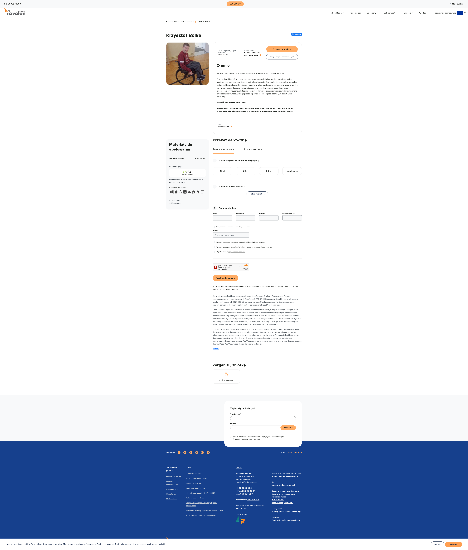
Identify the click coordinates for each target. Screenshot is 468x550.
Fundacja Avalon (172, 22)
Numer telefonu (289, 214)
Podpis (215, 231)
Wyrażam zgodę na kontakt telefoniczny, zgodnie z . (244, 247)
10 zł (222, 171)
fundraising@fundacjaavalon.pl (286, 520)
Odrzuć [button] (437, 544)
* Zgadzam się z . (230, 252)
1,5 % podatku (171, 499)
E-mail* (262, 214)
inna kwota (292, 171)
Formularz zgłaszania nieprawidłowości (201, 515)
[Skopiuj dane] (230, 55)
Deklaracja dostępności (195, 488)
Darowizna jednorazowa (223, 149)
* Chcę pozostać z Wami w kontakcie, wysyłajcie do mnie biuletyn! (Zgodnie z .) (258, 438)
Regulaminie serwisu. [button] (52, 544)
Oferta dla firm (172, 489)
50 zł (268, 171)
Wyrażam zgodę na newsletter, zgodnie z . (240, 242)
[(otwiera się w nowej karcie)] (179, 452)
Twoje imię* (235, 414)
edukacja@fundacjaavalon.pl (285, 476)
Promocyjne (199, 158)
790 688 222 (278, 500)
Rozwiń (216, 349)
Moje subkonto (459, 4)
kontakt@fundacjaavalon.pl (247, 482)
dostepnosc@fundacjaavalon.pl (286, 511)
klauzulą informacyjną (255, 242)
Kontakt (239, 467)
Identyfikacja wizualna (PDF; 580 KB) (200, 493)
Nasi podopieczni (188, 22)
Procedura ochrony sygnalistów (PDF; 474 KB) (204, 511)
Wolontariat (171, 494)
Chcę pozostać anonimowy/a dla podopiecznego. (235, 227)
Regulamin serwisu (193, 483)
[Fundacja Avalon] (14, 12)
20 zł (245, 171)
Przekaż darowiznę (173, 476)
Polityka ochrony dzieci (195, 498)
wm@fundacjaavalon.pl (282, 502)
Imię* (215, 214)
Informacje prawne (193, 473)
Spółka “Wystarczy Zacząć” (197, 478)
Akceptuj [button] (453, 544)
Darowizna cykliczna (253, 149)
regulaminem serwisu (263, 247)
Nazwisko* (240, 214)
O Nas (188, 467)
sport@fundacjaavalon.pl (283, 485)
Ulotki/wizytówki (176, 158)
